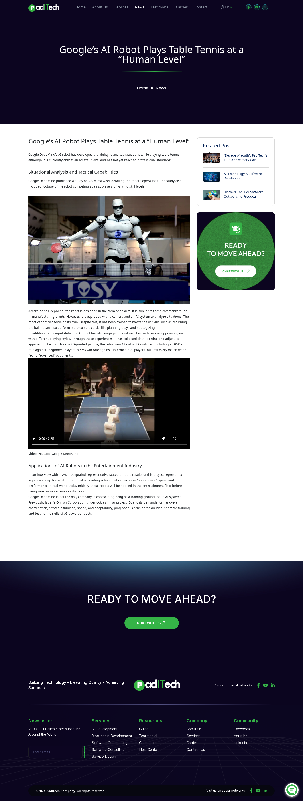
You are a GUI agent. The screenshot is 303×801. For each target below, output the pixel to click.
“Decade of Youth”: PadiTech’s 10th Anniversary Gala (245, 157)
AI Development (104, 729)
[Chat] (292, 790)
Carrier (182, 7)
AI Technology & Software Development (243, 176)
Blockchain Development (112, 736)
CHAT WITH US (149, 623)
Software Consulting (108, 749)
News (139, 7)
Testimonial (148, 736)
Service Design (104, 756)
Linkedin (240, 742)
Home (80, 7)
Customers (147, 742)
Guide (143, 729)
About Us (100, 7)
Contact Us (196, 749)
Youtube (240, 736)
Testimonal (160, 7)
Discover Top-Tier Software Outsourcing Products (243, 194)
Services (121, 7)
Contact (200, 7)
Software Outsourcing (109, 742)
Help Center (148, 749)
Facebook (242, 729)
